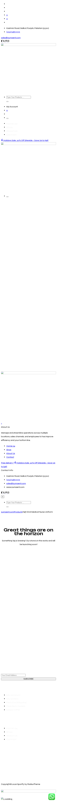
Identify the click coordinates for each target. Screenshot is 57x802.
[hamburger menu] (7, 118)
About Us (11, 131)
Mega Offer (13, 710)
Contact (11, 134)
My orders (12, 698)
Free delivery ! (7, 463)
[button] (7, 101)
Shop (9, 127)
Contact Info (7, 470)
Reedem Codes (15, 706)
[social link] (2, 41)
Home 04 (11, 123)
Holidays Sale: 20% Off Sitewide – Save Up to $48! (26, 140)
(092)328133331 (13, 32)
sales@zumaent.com (11, 37)
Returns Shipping (16, 702)
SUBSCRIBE (28, 679)
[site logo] (28, 45)
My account (13, 695)
